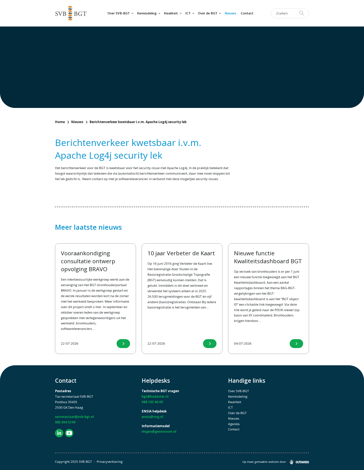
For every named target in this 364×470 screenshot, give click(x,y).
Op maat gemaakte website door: (264, 462)
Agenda (234, 424)
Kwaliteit (171, 13)
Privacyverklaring (110, 461)
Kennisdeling (147, 13)
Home (60, 122)
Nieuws (230, 13)
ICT (188, 13)
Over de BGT (207, 13)
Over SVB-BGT (118, 13)
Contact (247, 13)
